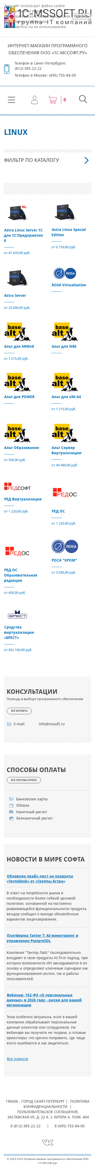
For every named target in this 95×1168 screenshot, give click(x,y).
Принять (81, 16)
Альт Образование (21, 448)
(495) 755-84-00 (62, 75)
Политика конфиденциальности (56, 1104)
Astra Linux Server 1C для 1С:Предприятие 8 (23, 235)
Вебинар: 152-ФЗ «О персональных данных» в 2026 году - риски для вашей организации (44, 1000)
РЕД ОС (58, 511)
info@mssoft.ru (52, 724)
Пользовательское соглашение (47, 1112)
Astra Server (15, 295)
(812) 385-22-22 (28, 68)
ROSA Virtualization (69, 285)
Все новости (17, 1059)
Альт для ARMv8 (19, 346)
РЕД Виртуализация (23, 499)
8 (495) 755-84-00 (70, 1126)
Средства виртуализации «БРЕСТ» (19, 632)
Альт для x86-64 (66, 397)
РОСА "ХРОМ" (64, 560)
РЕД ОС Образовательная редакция (20, 575)
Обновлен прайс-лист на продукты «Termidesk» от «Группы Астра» (40, 878)
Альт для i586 (64, 346)
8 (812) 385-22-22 (26, 1126)
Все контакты (19, 711)
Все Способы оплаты (24, 780)
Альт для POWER (19, 397)
